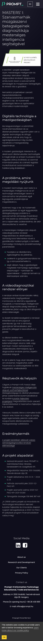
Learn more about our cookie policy (20, 629)
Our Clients (21, 567)
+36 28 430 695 (33, 601)
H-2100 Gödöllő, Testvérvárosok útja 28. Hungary (25, 595)
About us (21, 557)
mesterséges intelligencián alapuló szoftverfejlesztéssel (19, 389)
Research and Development (21, 562)
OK (4, 637)
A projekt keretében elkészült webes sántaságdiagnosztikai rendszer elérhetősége (18, 443)
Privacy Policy (21, 572)
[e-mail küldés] (25, 606)
